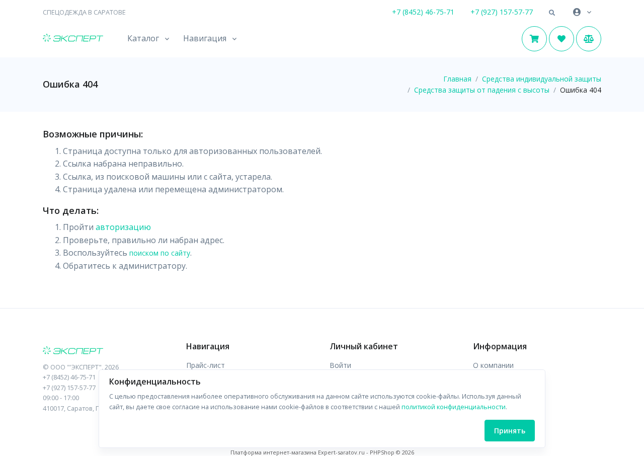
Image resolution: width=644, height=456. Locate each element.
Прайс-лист (205, 365)
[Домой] (73, 39)
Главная (457, 79)
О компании (493, 365)
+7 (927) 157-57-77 (501, 12)
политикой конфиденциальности (453, 406)
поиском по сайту (159, 253)
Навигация (204, 38)
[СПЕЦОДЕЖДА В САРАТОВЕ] (107, 351)
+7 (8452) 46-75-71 (423, 12)
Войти (340, 365)
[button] (552, 13)
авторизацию (123, 227)
